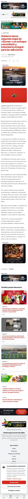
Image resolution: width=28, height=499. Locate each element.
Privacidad (9, 478)
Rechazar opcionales (14, 486)
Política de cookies (17, 478)
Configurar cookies (14, 490)
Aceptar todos (14, 482)
